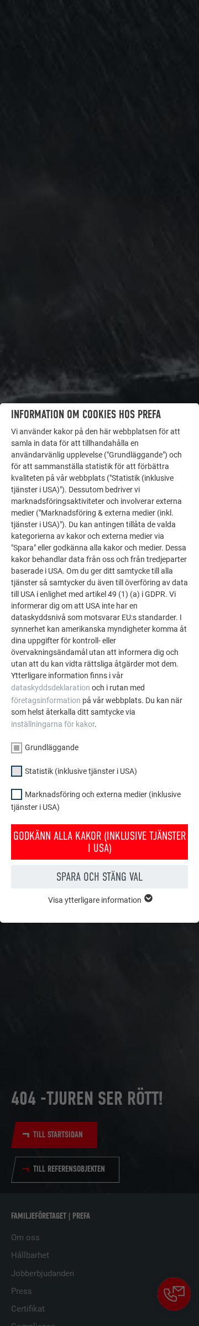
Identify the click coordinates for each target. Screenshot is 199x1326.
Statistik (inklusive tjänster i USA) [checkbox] (81, 771)
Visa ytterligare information (95, 900)
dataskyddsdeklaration (50, 687)
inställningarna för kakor (53, 724)
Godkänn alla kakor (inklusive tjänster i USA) (99, 842)
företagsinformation (46, 700)
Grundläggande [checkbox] (51, 747)
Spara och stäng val (99, 877)
